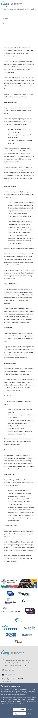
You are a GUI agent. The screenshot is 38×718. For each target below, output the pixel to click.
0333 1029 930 (9, 670)
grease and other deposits (13, 390)
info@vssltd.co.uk (10, 675)
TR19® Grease (8, 148)
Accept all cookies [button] (19, 709)
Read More (31, 714)
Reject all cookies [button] (19, 714)
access (17, 311)
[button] (31, 4)
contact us (18, 558)
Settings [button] (30, 709)
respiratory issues (18, 205)
